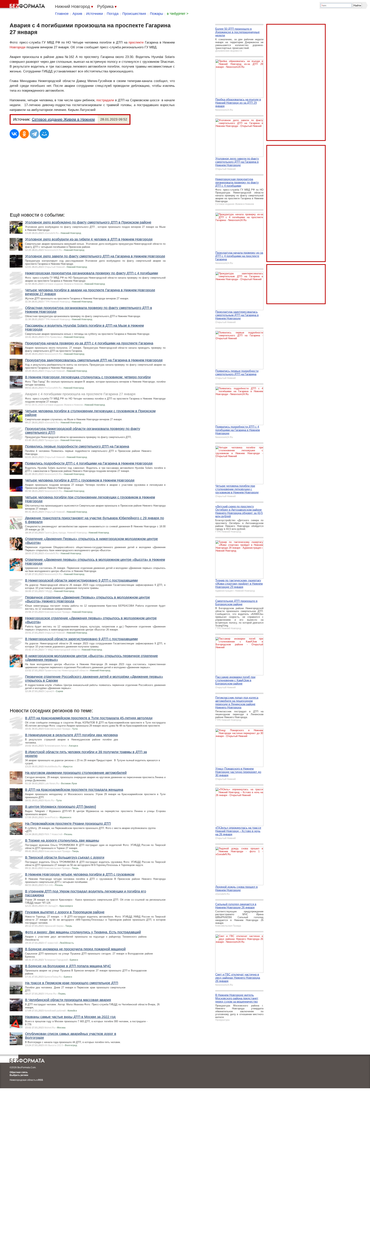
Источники (94, 14)
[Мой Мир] (44, 133)
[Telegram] (34, 133)
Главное (62, 14)
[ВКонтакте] (14, 133)
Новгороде (17, 47)
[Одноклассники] (24, 133)
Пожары (156, 14)
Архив (77, 14)
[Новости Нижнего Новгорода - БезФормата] (23, 5)
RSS (40, 1080)
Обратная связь (19, 1072)
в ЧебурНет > (177, 14)
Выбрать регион (19, 1075)
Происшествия (134, 14)
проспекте (136, 42)
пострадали (105, 100)
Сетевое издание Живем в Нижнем (63, 119)
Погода (113, 14)
